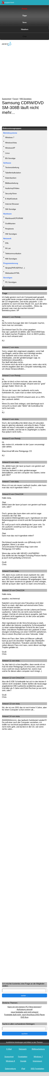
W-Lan (8, 248)
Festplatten (22, 1057)
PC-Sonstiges (10, 282)
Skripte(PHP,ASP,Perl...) (15, 268)
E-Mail (9, 1049)
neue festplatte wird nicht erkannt (24, 1012)
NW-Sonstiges (11, 259)
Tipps (24, 15)
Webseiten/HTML (12, 273)
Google (23, 1061)
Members (24, 29)
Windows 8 (10, 1061)
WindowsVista (11, 143)
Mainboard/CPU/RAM (14, 218)
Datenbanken (10, 178)
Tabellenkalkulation (13, 173)
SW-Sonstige (10, 209)
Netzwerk (23, 1049)
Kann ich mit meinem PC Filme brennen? (25, 1007)
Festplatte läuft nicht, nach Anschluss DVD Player (24, 1015)
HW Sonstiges (11, 234)
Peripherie (9, 229)
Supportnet (6, 99)
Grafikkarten (10, 223)
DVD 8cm (24, 1017)
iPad (23, 1069)
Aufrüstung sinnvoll (24, 1009)
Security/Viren (11, 193)
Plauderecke (10, 287)
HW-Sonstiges (25, 99)
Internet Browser (12, 204)
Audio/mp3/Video (12, 188)
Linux (7, 153)
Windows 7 (9, 137)
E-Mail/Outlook (11, 199)
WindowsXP (10, 148)
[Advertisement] (22, 71)
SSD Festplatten (37, 1069)
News (24, 22)
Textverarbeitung (12, 167)
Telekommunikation (13, 253)
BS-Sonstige (10, 158)
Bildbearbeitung (11, 183)
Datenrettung (10, 1069)
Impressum (37, 1061)
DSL (7, 243)
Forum (24, 8)
